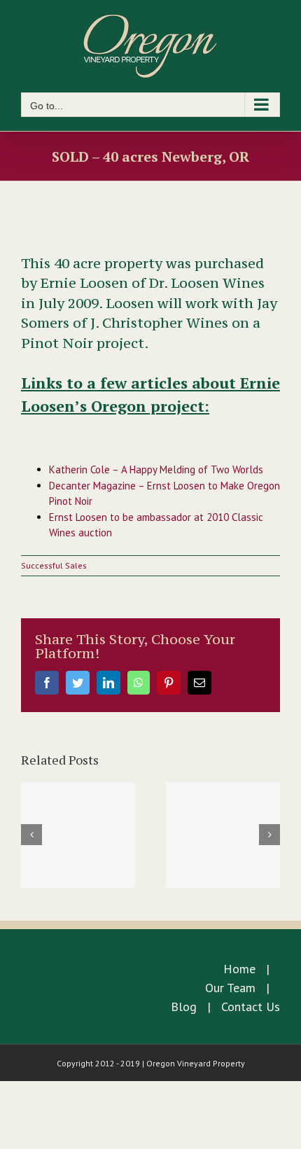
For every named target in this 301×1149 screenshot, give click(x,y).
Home (239, 969)
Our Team (230, 988)
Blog (184, 1006)
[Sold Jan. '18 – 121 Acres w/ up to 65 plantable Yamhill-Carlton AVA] (78, 835)
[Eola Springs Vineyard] (223, 835)
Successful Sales (54, 565)
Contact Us (250, 1006)
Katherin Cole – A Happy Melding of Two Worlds (156, 469)
